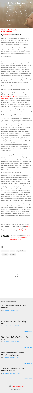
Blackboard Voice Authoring (9, 96)
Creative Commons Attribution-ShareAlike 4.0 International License (20, 237)
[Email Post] (2, 248)
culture (12, 251)
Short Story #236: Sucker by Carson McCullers (14, 306)
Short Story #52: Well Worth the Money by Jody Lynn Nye (12, 354)
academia (5, 251)
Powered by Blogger (17, 386)
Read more (28, 316)
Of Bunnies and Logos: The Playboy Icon (13, 322)
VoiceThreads (5, 98)
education (5, 254)
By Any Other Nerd (16, 2)
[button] (31, 30)
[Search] (31, 3)
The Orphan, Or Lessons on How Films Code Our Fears (12, 369)
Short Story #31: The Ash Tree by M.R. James (14, 338)
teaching (12, 254)
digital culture (21, 251)
